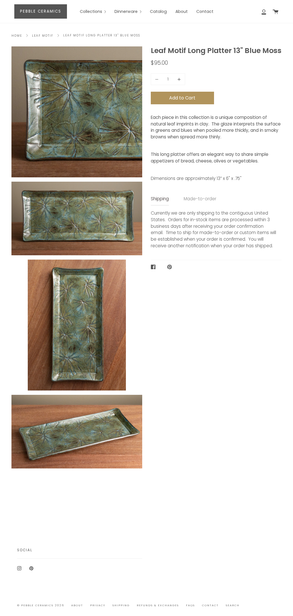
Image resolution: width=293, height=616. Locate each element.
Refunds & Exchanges (158, 605)
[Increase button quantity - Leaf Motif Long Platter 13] (178, 79)
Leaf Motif (42, 36)
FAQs (190, 605)
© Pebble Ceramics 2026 (40, 605)
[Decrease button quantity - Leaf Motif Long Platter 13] (158, 79)
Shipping (160, 199)
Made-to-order (200, 199)
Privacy (97, 605)
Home (16, 36)
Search (232, 605)
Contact (210, 605)
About (77, 605)
